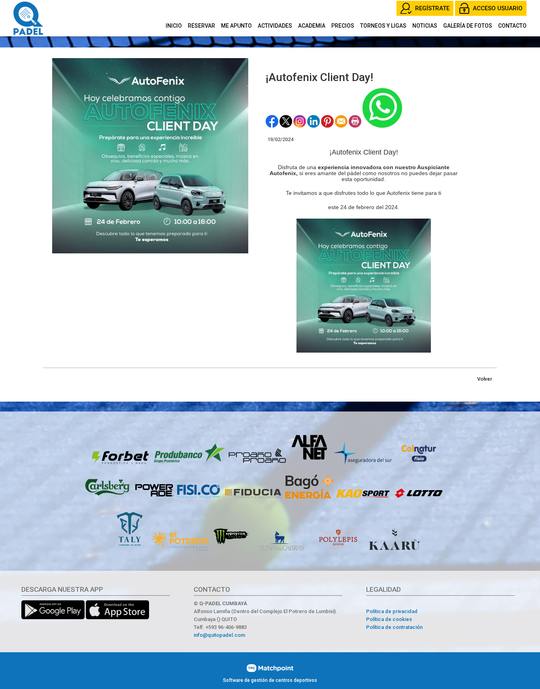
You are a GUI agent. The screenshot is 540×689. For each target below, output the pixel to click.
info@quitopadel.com (219, 635)
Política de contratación (394, 627)
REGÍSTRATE (432, 8)
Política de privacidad (391, 611)
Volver (484, 379)
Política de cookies (389, 619)
